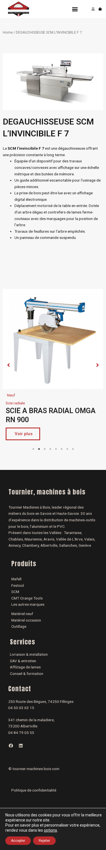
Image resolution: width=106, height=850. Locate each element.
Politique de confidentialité (33, 790)
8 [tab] (73, 449)
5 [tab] (56, 449)
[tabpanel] (53, 366)
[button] (74, 9)
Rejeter (44, 841)
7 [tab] (67, 449)
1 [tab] (33, 449)
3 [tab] (44, 449)
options (50, 830)
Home (8, 32)
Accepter (18, 841)
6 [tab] (61, 449)
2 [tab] (39, 449)
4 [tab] (50, 449)
